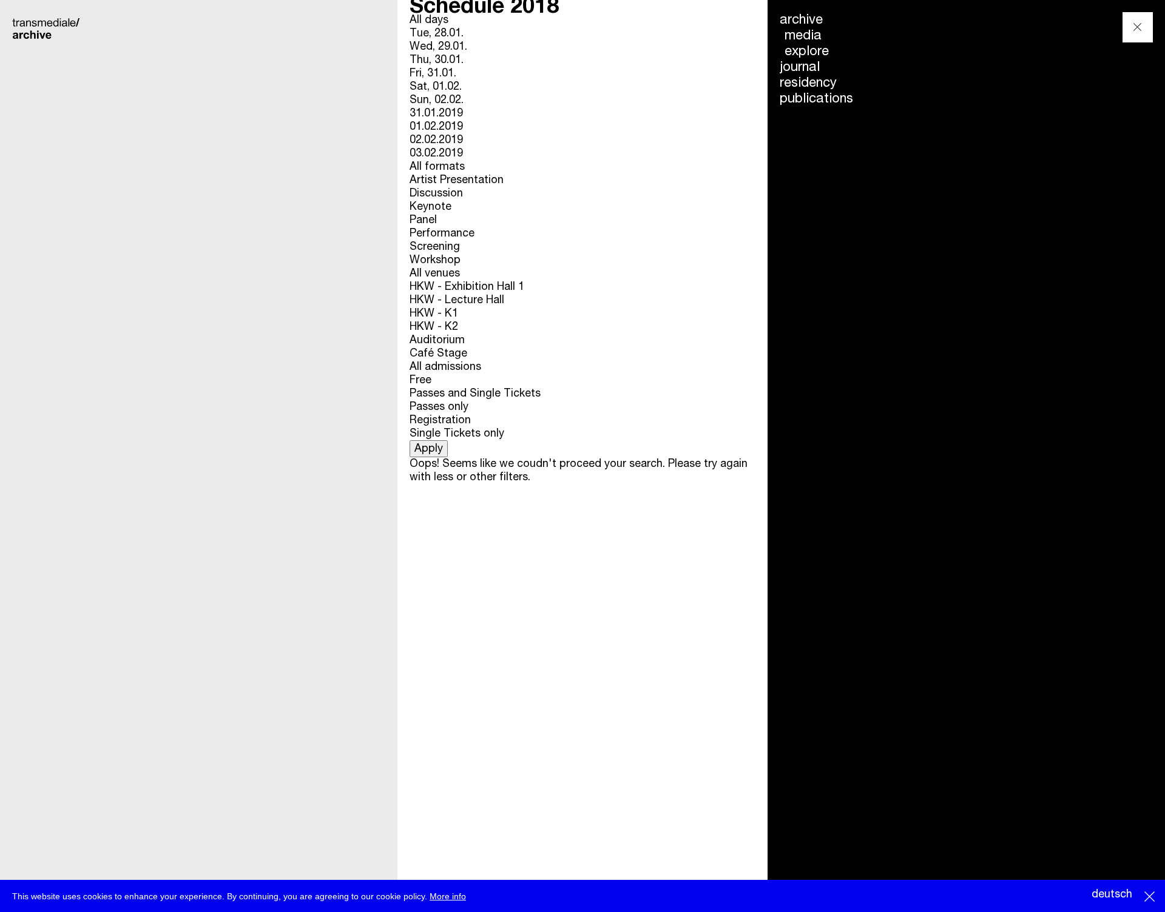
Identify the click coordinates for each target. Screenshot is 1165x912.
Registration (440, 420)
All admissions (445, 366)
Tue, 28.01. (437, 33)
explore (807, 51)
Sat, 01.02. (436, 86)
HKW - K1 (434, 313)
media (803, 35)
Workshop (435, 260)
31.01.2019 (436, 113)
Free (420, 380)
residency (808, 83)
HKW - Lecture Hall (457, 300)
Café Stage (438, 353)
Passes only (439, 406)
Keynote (430, 206)
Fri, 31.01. (433, 73)
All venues (435, 273)
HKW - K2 (434, 326)
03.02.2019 (436, 153)
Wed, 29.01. (438, 46)
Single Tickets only (457, 433)
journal (800, 67)
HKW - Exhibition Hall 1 (467, 286)
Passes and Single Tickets (475, 393)
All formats (437, 166)
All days (429, 20)
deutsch (1112, 894)
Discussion (436, 193)
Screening (435, 246)
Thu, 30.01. (437, 60)
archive (801, 20)
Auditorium (437, 340)
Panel (423, 220)
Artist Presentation (457, 180)
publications (816, 99)
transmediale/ (47, 28)
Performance (442, 233)
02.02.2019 (436, 140)
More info (448, 896)
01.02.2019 (436, 126)
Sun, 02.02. (437, 100)
